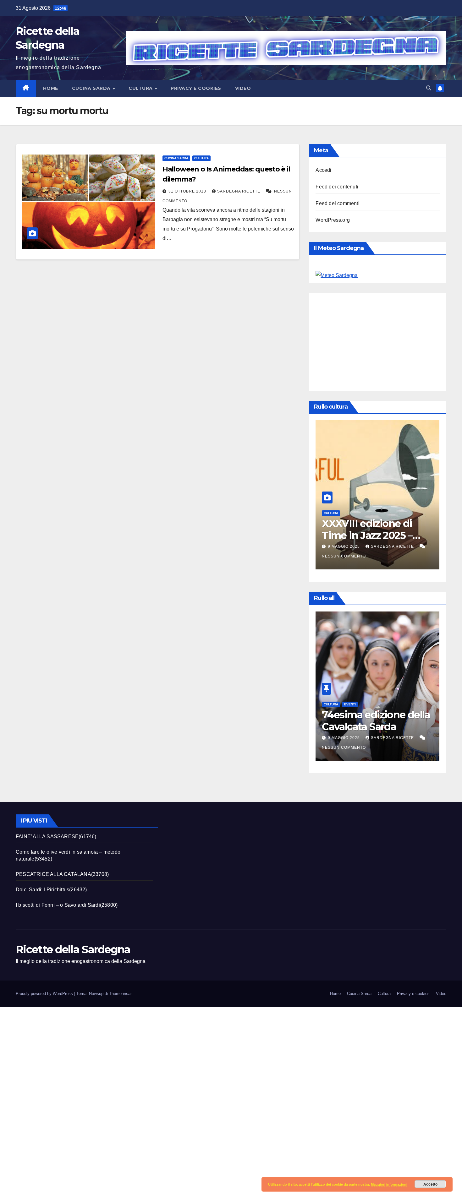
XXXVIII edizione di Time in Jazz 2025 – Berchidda (367, 535)
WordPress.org (333, 220)
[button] (428, 88)
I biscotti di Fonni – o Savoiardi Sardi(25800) (67, 905)
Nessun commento (344, 556)
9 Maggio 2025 (344, 546)
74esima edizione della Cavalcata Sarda (376, 721)
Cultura (141, 88)
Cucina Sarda (92, 88)
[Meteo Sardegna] (337, 275)
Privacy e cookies (196, 88)
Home (50, 88)
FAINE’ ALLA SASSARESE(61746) (56, 836)
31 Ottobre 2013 (187, 191)
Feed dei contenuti (337, 186)
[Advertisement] (389, 340)
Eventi (350, 704)
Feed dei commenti (337, 203)
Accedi (323, 170)
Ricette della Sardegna (73, 949)
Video (243, 88)
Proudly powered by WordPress (45, 993)
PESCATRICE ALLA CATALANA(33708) (62, 874)
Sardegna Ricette (239, 191)
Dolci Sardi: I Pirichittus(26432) (51, 889)
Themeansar (120, 993)
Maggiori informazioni (389, 1184)
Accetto (430, 1184)
